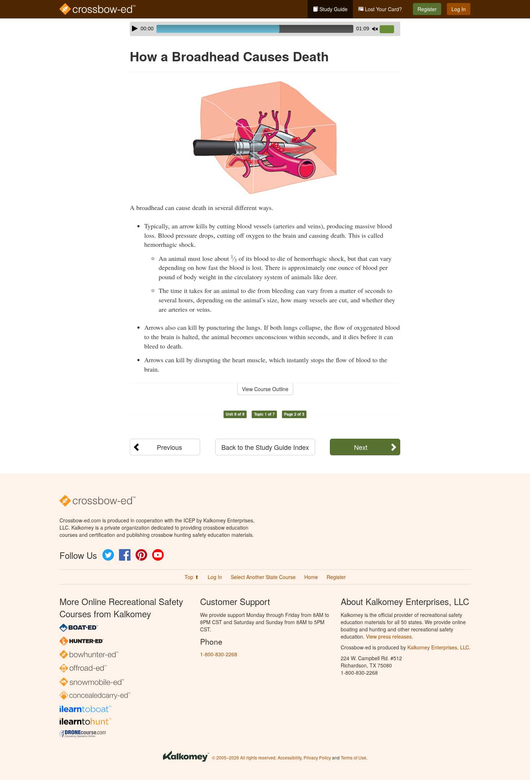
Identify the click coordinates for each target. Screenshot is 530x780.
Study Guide (333, 9)
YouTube (158, 555)
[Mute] (375, 29)
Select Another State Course (263, 576)
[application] (265, 29)
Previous (169, 447)
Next (360, 447)
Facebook (125, 555)
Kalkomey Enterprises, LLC (438, 647)
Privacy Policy (317, 757)
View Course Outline (265, 389)
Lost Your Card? (382, 9)
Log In (458, 9)
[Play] (135, 28)
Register (427, 9)
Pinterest (141, 555)
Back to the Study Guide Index (265, 447)
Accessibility (289, 757)
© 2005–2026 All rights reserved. (244, 757)
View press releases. (389, 636)
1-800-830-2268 (218, 654)
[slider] (390, 29)
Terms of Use (353, 757)
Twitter (108, 555)
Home (311, 576)
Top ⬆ (192, 576)
